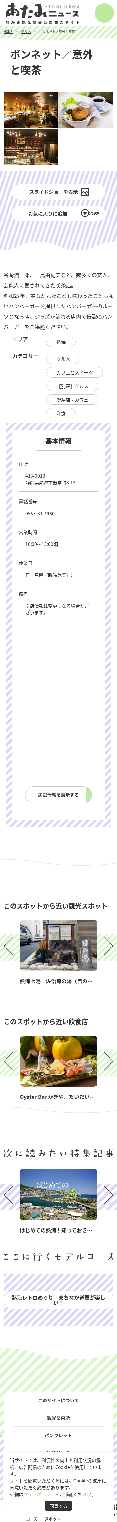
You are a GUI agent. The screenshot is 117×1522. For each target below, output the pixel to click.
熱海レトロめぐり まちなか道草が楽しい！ (58, 1300)
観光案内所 (58, 1417)
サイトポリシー (39, 1494)
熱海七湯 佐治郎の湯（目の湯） (59, 981)
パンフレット (58, 1435)
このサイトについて (58, 1400)
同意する (58, 1506)
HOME (8, 31)
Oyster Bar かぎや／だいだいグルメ (62, 1096)
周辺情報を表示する (58, 794)
